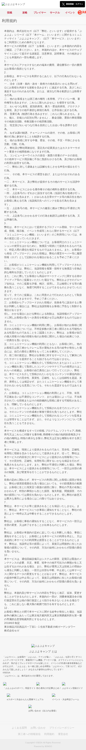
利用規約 (49, 734)
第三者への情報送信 (29, 734)
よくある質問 (19, 728)
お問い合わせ (38, 728)
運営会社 (63, 734)
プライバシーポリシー (61, 728)
